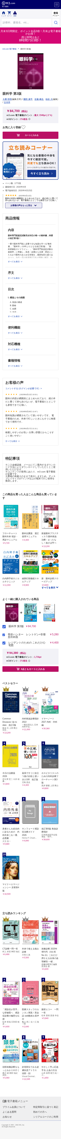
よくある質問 (9, 1112)
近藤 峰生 (39, 99)
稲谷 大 (49, 99)
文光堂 (7, 102)
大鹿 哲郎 (7, 99)
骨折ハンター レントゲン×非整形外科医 (27, 635)
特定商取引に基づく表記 (45, 1107)
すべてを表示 (49, 587)
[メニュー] (56, 4)
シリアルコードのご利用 (45, 1117)
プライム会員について (14, 1107)
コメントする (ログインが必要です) (22, 388)
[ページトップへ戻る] (56, 1134)
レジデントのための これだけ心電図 (26, 644)
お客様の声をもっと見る (22, 205)
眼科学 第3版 (16, 626)
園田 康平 (28, 99)
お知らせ (7, 1117)
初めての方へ (40, 1112)
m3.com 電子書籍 (9, 49)
